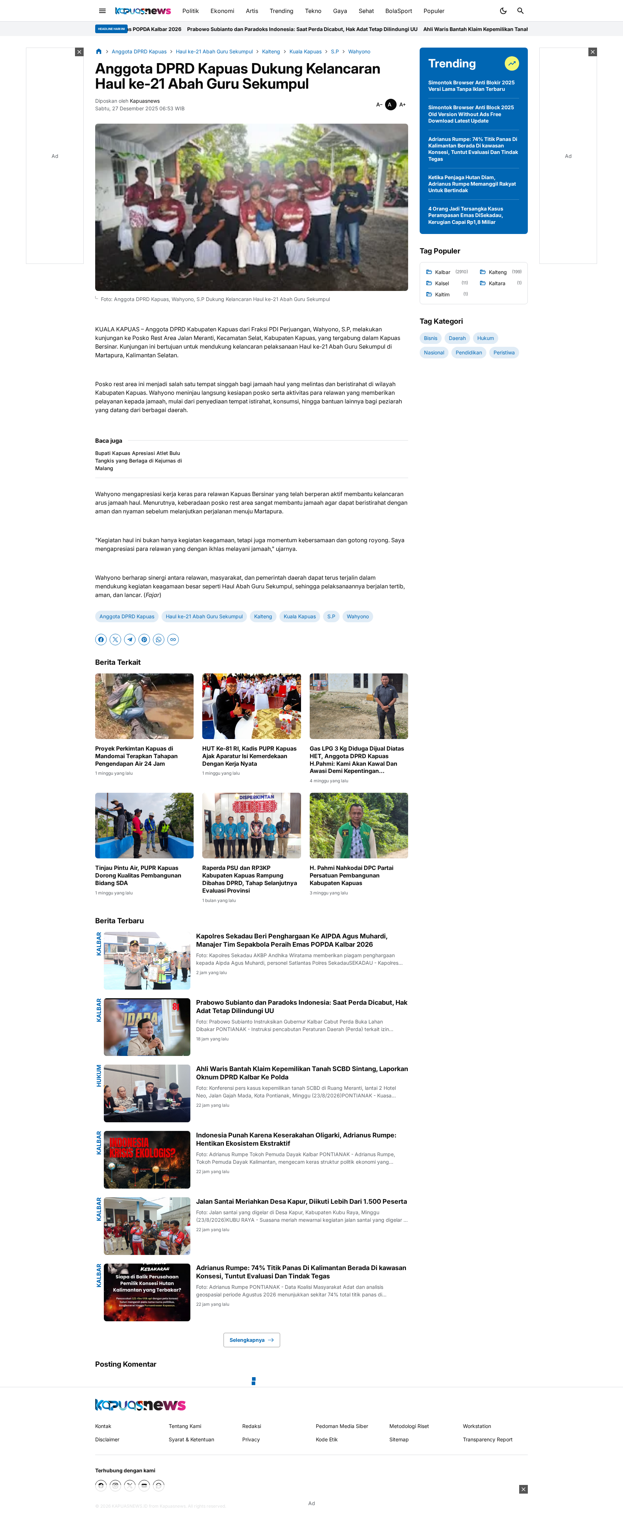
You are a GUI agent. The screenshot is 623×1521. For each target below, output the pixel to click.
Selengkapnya (247, 1340)
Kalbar (99, 944)
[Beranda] (98, 51)
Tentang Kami (185, 1426)
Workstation (477, 1426)
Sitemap (399, 1439)
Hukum (99, 1076)
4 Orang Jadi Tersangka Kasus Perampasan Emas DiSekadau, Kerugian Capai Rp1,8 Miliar (465, 215)
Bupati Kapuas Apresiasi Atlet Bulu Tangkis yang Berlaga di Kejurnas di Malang (138, 460)
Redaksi (251, 1426)
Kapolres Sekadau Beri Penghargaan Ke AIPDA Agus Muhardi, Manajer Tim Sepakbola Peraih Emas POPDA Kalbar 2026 (292, 940)
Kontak (103, 1426)
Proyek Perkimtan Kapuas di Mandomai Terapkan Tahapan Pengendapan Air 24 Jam (136, 756)
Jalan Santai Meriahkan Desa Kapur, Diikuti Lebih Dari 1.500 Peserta (301, 1201)
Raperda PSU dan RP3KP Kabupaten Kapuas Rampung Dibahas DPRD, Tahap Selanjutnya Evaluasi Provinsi (249, 879)
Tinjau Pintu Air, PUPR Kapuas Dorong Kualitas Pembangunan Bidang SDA (138, 875)
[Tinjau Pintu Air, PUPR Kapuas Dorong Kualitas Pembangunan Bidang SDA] (144, 825)
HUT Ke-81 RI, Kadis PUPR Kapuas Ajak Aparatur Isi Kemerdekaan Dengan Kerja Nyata (249, 756)
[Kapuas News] (143, 10)
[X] (115, 639)
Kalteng (263, 616)
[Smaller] (379, 104)
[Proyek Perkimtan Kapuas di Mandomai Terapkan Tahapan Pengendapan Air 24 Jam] (144, 706)
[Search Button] (520, 11)
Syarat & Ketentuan (191, 1439)
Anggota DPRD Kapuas (127, 616)
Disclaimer (107, 1439)
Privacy (251, 1439)
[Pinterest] (144, 639)
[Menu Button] (102, 11)
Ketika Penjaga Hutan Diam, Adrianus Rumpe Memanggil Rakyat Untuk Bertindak (472, 183)
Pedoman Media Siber (342, 1426)
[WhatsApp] (158, 639)
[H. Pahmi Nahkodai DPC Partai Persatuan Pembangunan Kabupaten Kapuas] (359, 825)
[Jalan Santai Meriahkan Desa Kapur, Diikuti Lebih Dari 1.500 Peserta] (147, 1226)
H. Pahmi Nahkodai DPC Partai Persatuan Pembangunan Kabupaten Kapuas (351, 875)
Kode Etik (327, 1439)
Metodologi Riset (409, 1426)
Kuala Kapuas (300, 616)
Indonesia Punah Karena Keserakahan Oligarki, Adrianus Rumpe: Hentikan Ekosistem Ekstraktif (296, 1139)
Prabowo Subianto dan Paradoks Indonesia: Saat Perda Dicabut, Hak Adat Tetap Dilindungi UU (185, 29)
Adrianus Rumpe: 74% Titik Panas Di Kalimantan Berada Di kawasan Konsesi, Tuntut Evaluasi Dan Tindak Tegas (301, 1272)
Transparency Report (488, 1439)
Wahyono (358, 616)
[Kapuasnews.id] (140, 1405)
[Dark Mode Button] (503, 11)
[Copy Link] (173, 639)
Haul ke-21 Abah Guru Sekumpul (204, 616)
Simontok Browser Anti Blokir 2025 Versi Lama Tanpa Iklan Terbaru (471, 85)
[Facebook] (101, 639)
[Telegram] (130, 639)
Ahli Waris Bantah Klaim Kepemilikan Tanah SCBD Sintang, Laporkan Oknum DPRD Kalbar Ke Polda (427, 29)
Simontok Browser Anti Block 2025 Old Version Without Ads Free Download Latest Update (471, 113)
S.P (331, 616)
